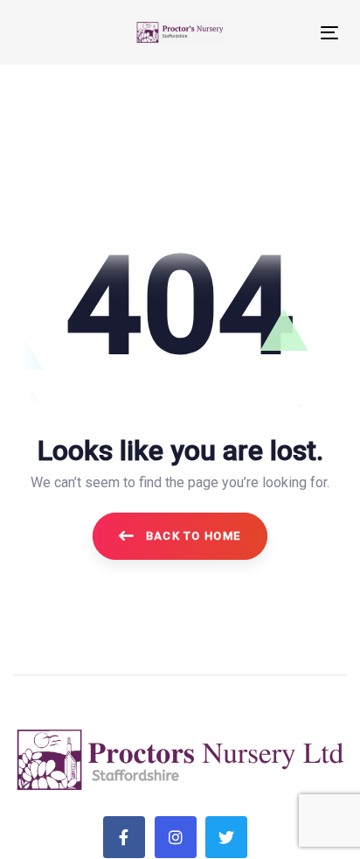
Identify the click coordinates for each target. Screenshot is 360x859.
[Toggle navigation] (285, 32)
